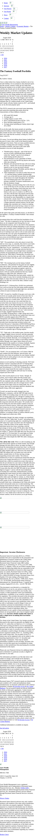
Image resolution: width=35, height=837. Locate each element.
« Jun (2, 55)
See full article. (4, 728)
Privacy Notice (4, 798)
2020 (5, 62)
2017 (5, 67)
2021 (5, 60)
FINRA (23, 788)
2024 (5, 58)
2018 (5, 65)
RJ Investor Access (19, 686)
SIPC (27, 788)
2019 (5, 63)
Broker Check (4, 834)
